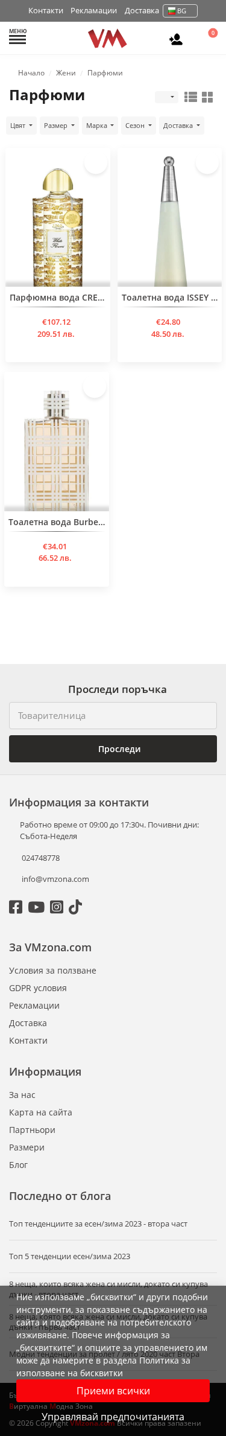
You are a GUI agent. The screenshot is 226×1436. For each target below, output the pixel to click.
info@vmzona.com (55, 878)
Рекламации (94, 10)
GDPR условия (38, 988)
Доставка (142, 10)
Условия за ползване (52, 970)
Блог (18, 1164)
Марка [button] (97, 125)
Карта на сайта (40, 1112)
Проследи (118, 749)
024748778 (40, 857)
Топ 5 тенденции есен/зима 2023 (69, 1256)
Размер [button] (56, 125)
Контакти (45, 10)
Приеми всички (113, 1390)
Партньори (32, 1129)
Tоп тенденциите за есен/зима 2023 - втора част (98, 1224)
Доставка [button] (179, 125)
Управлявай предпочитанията (113, 1416)
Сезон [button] (135, 125)
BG (181, 10)
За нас (22, 1094)
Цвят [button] (18, 125)
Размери (27, 1147)
